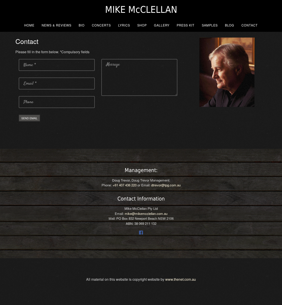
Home (29, 25)
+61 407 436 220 (125, 185)
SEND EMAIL (29, 118)
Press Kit (186, 25)
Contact (249, 25)
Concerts (101, 25)
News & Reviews (56, 25)
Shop (142, 25)
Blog (229, 25)
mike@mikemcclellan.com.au (146, 213)
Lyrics (124, 25)
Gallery (161, 25)
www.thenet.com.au (180, 279)
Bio (82, 25)
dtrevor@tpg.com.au (166, 185)
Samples (210, 25)
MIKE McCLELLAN (141, 9)
